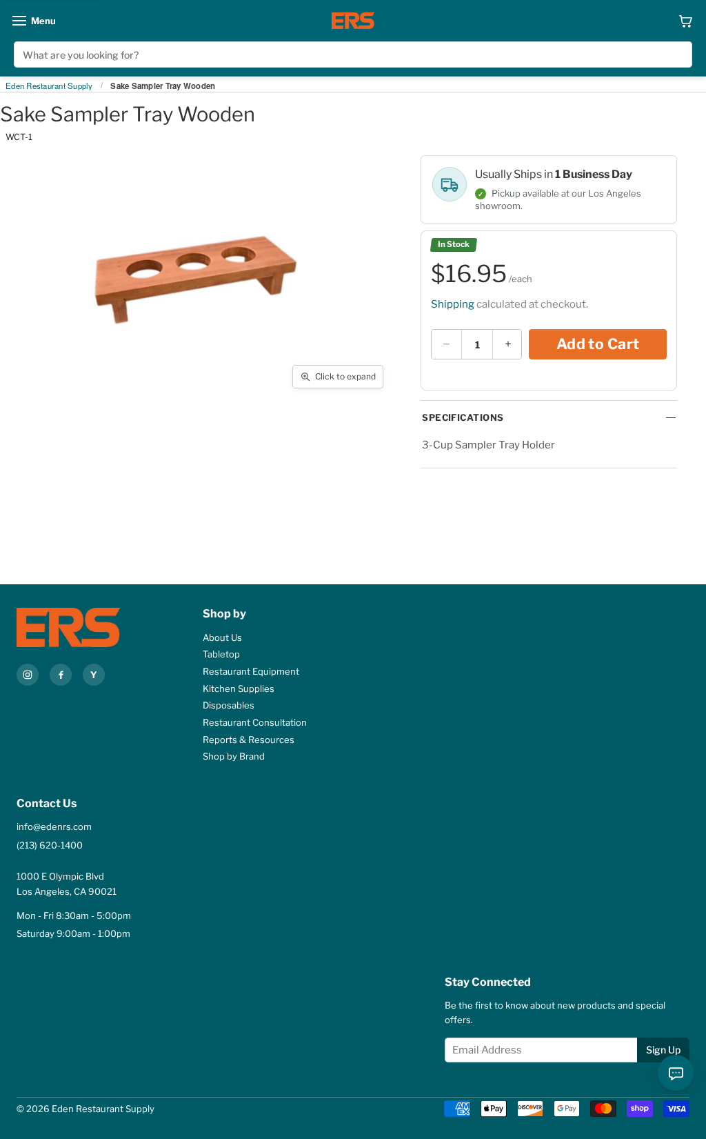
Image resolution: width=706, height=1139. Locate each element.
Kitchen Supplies (238, 688)
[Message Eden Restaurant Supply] (676, 1073)
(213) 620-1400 (50, 845)
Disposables (228, 705)
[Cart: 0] (685, 20)
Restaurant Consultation (255, 722)
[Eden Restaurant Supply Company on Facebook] (61, 675)
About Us (222, 637)
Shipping (452, 304)
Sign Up (663, 1050)
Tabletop (221, 654)
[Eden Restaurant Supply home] (353, 20)
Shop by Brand (234, 756)
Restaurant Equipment (251, 671)
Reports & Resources (248, 739)
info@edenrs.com (54, 826)
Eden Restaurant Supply (49, 86)
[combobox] (353, 54)
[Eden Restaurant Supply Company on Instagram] (28, 675)
